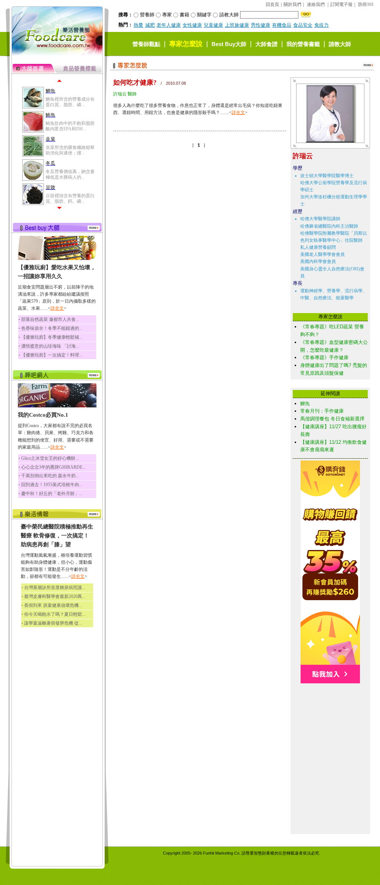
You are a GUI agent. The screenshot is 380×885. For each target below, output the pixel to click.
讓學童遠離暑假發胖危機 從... (53, 623)
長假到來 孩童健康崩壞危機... (53, 605)
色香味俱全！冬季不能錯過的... (51, 328)
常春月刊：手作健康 (322, 411)
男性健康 (260, 25)
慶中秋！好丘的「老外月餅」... (51, 493)
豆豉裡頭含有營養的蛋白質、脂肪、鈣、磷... (70, 198)
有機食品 (281, 25)
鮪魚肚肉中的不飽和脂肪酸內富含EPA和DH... (70, 126)
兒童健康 (213, 25)
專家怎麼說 (186, 44)
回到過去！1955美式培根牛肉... (51, 484)
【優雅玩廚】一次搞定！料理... (51, 355)
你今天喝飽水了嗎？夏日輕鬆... (54, 614)
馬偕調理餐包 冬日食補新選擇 (332, 419)
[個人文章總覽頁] (327, 141)
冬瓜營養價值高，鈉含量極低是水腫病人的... (70, 174)
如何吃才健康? (135, 82)
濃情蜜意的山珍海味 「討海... (50, 346)
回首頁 (272, 4)
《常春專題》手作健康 (324, 357)
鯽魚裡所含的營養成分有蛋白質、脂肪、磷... (70, 102)
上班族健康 (237, 25)
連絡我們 (316, 4)
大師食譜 (266, 44)
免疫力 (321, 25)
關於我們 (292, 4)
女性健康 (192, 25)
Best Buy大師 (229, 44)
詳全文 (57, 308)
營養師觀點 (146, 44)
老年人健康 (169, 25)
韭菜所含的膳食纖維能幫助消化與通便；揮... (70, 150)
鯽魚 (305, 403)
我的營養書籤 (303, 44)
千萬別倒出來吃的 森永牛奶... (50, 475)
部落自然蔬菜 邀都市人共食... (50, 319)
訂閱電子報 (341, 4)
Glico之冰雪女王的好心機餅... (50, 458)
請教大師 (340, 44)
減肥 (150, 25)
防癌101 (366, 4)
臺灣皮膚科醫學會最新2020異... (54, 596)
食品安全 (302, 25)
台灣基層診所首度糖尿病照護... (54, 587)
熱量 (138, 25)
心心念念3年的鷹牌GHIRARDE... (53, 467)
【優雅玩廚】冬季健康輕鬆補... (51, 337)
